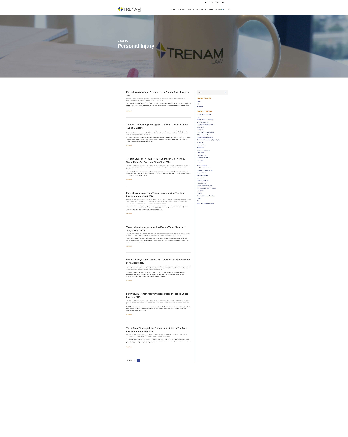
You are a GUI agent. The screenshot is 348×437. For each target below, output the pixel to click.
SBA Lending (200, 190)
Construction (146, 98)
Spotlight (161, 203)
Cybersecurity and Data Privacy (157, 131)
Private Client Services (202, 180)
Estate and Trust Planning (174, 98)
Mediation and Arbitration (203, 175)
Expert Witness (200, 152)
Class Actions (200, 127)
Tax (162, 100)
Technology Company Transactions (206, 203)
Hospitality (199, 162)
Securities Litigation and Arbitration (151, 269)
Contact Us (220, 2)
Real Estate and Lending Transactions (151, 100)
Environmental (136, 133)
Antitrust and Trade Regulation (204, 114)
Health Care (157, 133)
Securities (145, 134)
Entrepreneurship (201, 145)
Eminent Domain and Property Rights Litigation (177, 131)
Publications (200, 106)
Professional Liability (202, 183)
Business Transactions (137, 98)
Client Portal (208, 2)
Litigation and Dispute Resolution (147, 167)
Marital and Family (201, 173)
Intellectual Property (162, 201)
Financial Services (201, 155)
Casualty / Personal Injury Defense (156, 199)
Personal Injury (138, 100)
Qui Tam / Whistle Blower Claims (205, 185)
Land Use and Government (167, 133)
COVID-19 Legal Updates (203, 135)
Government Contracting (203, 157)
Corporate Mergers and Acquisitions (159, 98)
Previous (129, 360)
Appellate (128, 98)
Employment (129, 133)
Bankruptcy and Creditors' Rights (139, 165)
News (132, 100)
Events (198, 101)
